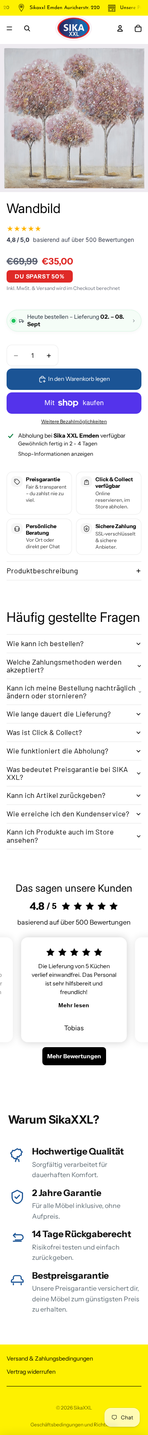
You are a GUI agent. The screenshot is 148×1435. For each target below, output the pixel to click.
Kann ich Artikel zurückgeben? (56, 795)
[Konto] (120, 28)
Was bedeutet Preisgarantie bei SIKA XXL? (67, 773)
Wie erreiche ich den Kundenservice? (68, 813)
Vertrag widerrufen (31, 1371)
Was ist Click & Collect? (44, 732)
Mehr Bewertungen (74, 1056)
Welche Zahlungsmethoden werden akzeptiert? (64, 666)
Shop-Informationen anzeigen (55, 453)
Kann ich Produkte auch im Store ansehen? (60, 835)
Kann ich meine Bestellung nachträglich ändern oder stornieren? (71, 691)
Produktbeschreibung (42, 570)
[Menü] (9, 28)
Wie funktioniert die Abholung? (57, 750)
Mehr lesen (73, 1005)
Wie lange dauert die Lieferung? (59, 713)
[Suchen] (27, 28)
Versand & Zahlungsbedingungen (50, 1358)
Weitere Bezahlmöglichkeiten (74, 421)
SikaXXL (83, 1408)
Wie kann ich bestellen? (45, 643)
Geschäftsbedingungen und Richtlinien (74, 1424)
